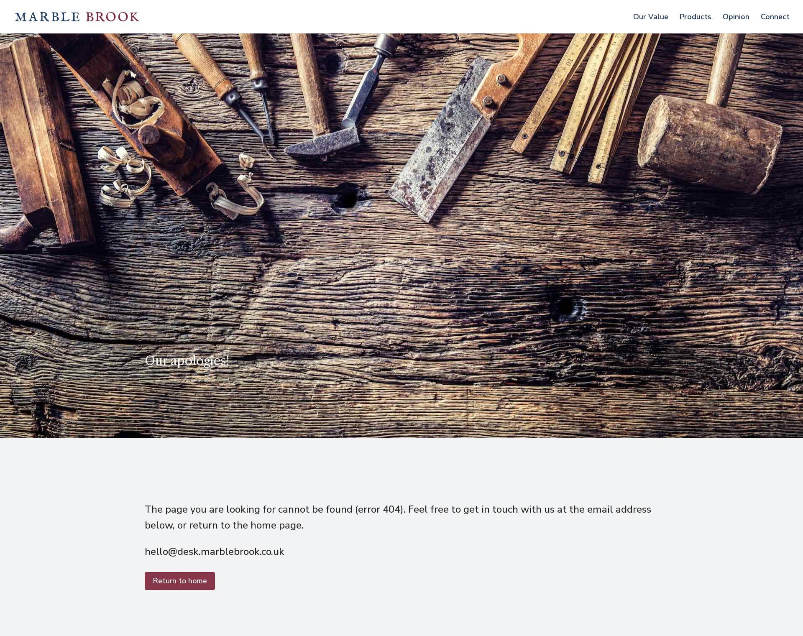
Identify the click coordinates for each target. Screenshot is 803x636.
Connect (775, 18)
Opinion (736, 18)
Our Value (650, 18)
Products (695, 18)
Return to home (180, 581)
